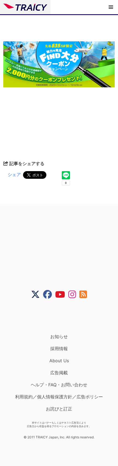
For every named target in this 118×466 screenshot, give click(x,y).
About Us (59, 360)
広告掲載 (59, 372)
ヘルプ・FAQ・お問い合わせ (59, 384)
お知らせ (59, 336)
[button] (111, 7)
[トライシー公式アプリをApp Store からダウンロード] (62, 316)
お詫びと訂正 (59, 409)
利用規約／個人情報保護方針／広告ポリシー (59, 396)
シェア (14, 174)
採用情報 (59, 348)
